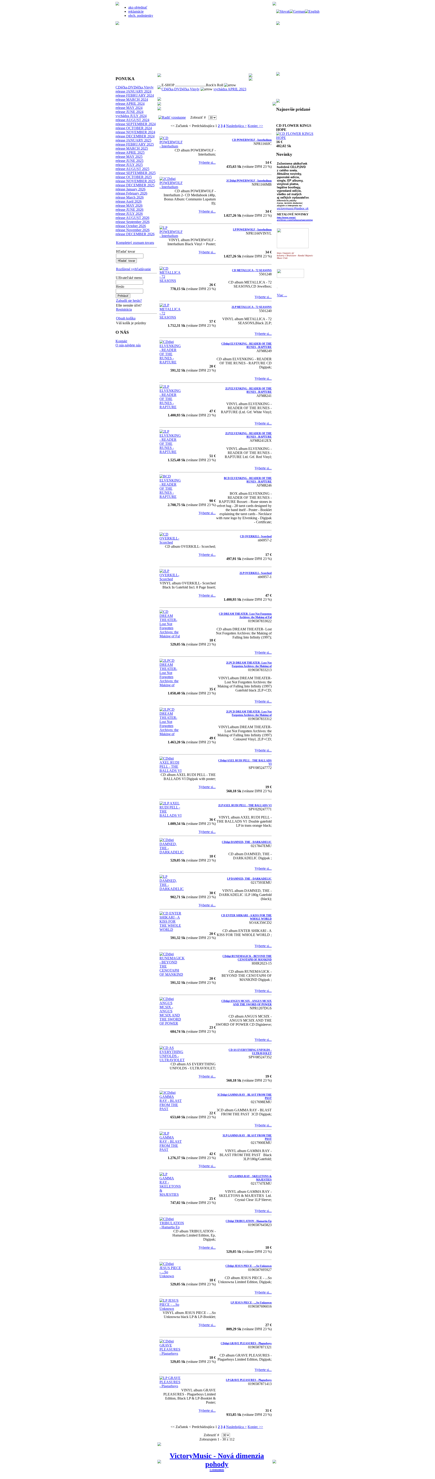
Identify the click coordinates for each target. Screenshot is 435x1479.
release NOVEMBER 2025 (135, 181)
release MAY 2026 (129, 205)
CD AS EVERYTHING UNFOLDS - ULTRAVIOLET (250, 1051)
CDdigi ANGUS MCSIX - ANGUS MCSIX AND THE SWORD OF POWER (246, 1002)
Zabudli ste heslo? (129, 301)
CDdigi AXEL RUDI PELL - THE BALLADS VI (245, 762)
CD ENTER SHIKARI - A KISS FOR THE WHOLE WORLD (246, 917)
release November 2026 (133, 230)
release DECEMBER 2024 (135, 136)
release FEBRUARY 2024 (135, 95)
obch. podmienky (140, 15)
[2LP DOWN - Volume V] (296, 144)
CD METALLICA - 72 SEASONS (252, 270)
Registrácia (124, 309)
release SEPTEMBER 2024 (136, 124)
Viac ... (282, 295)
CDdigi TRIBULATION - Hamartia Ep (249, 1221)
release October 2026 (131, 226)
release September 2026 (133, 222)
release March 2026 (130, 197)
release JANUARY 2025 (133, 140)
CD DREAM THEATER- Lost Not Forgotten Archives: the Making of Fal (245, 615)
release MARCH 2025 (132, 148)
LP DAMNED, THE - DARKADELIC (249, 878)
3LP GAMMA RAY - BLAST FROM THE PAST (247, 1137)
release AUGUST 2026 (132, 218)
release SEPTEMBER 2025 (136, 173)
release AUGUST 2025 (132, 169)
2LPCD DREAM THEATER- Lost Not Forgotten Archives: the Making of (249, 664)
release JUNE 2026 (129, 209)
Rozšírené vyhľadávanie (133, 269)
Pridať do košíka (288, 128)
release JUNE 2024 (129, 112)
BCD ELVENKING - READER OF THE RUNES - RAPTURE (248, 480)
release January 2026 (130, 189)
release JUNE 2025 (129, 161)
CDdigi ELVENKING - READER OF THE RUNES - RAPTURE (246, 345)
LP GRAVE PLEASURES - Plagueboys (249, 1380)
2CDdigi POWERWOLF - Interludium (249, 180)
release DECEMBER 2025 (135, 185)
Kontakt (121, 341)
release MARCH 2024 (132, 99)
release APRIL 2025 (130, 152)
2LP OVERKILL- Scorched (255, 573)
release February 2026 (131, 193)
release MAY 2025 (129, 156)
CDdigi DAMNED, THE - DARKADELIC (247, 842)
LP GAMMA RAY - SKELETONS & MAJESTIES (250, 1178)
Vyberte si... (207, 162)
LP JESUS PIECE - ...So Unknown (251, 1302)
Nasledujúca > (236, 126)
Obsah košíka (125, 318)
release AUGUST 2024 (132, 120)
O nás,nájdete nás (128, 345)
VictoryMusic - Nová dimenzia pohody (217, 1460)
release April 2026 (129, 201)
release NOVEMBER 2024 (135, 132)
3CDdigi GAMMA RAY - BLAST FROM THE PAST (244, 1096)
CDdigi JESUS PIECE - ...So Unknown (248, 1266)
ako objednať (137, 7)
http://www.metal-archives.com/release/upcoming (295, 218)
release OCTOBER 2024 (134, 128)
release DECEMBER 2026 (135, 234)
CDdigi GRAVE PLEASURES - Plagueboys (246, 1343)
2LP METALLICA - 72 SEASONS (252, 307)
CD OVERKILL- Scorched (256, 536)
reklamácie (136, 11)
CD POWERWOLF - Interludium (252, 140)
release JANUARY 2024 (133, 91)
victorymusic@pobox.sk (293, 208)
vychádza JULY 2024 (131, 116)
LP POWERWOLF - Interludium (252, 229)
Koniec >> (255, 126)
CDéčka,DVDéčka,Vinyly (135, 87)
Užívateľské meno (129, 278)
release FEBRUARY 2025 (135, 144)
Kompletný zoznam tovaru (135, 243)
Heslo (120, 286)
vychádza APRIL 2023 (229, 89)
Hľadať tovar (125, 251)
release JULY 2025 (129, 165)
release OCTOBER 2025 (134, 177)
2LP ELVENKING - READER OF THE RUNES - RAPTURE (248, 390)
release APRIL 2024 (130, 104)
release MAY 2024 (129, 108)
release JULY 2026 (129, 214)
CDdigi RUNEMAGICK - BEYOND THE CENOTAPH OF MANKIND (247, 958)
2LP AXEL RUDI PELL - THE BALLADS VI (245, 805)
